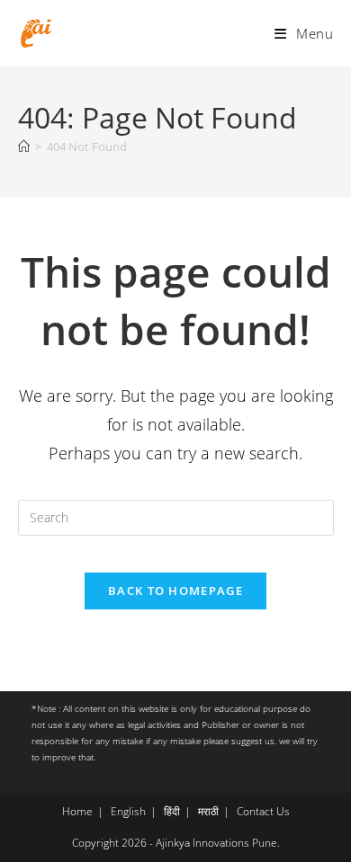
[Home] (24, 146)
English (128, 811)
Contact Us (263, 811)
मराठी (208, 811)
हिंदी (172, 811)
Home (77, 811)
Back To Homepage (175, 590)
